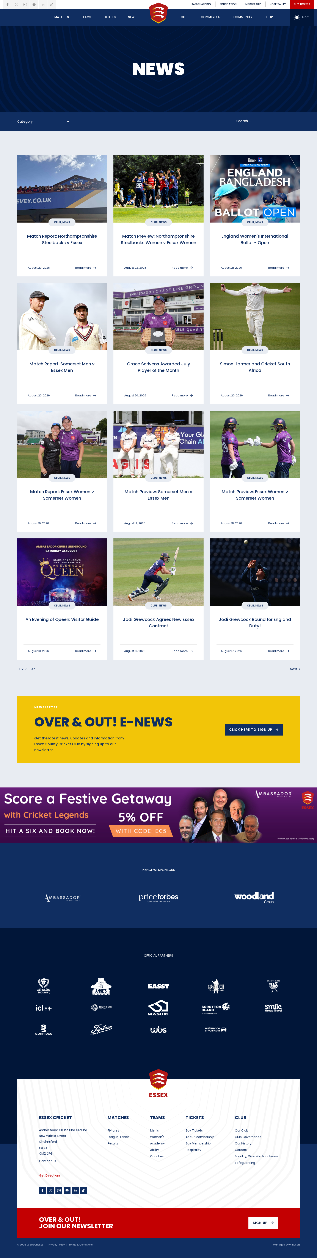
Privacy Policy (57, 1245)
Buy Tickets (194, 1130)
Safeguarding (245, 1163)
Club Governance (248, 1137)
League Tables (118, 1137)
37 (33, 669)
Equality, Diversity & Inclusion (256, 1156)
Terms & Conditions (81, 1245)
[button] (61, 17)
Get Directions (50, 1175)
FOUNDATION (228, 4)
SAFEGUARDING (201, 4)
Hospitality (193, 1150)
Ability (154, 1150)
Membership (253, 4)
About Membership (200, 1137)
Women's (157, 1137)
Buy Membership (198, 1143)
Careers (241, 1150)
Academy (157, 1143)
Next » (295, 669)
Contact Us (47, 1161)
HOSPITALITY (278, 4)
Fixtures (113, 1130)
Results (113, 1143)
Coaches (157, 1156)
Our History (243, 1143)
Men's (154, 1130)
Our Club (241, 1130)
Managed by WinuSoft (286, 1245)
